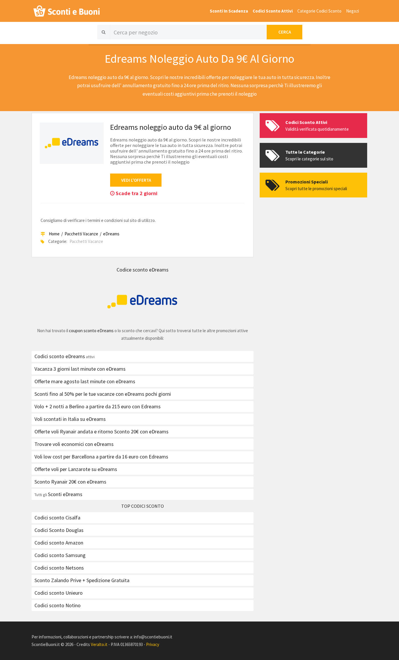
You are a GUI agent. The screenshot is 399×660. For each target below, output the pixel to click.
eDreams (111, 234)
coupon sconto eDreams (91, 330)
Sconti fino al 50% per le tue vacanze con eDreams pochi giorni (102, 394)
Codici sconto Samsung (60, 555)
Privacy (152, 644)
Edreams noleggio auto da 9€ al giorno (170, 127)
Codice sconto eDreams (143, 269)
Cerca (284, 32)
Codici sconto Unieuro (58, 592)
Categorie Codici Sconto (319, 11)
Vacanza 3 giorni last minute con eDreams (80, 368)
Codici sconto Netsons (59, 567)
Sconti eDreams (65, 494)
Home (54, 234)
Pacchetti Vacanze (81, 234)
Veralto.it (99, 644)
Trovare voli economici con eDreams (74, 444)
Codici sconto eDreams (59, 356)
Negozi (352, 11)
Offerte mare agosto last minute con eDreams (84, 381)
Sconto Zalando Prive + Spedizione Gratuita (81, 580)
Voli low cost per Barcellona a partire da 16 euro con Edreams (101, 456)
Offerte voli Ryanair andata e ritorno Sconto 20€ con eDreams (101, 431)
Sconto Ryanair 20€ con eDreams (70, 481)
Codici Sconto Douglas (59, 530)
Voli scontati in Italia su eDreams (70, 419)
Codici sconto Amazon (58, 542)
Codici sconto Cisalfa (57, 517)
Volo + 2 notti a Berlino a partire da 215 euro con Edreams (97, 406)
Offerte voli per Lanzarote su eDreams (75, 469)
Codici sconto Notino (57, 605)
